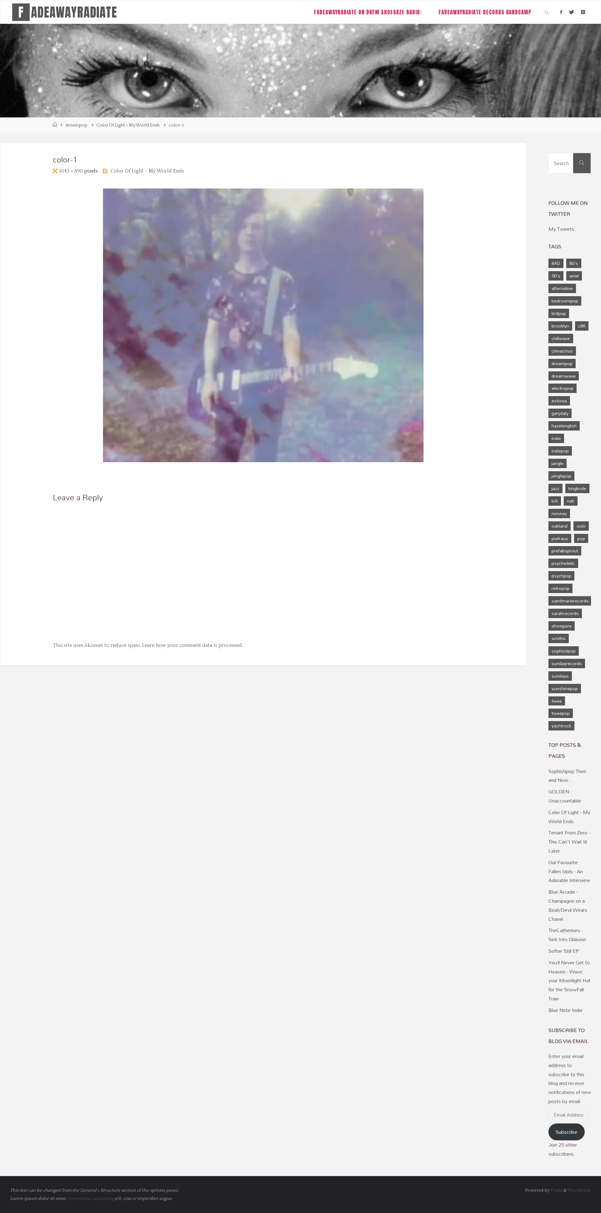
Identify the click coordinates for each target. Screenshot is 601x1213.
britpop (559, 313)
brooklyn (560, 325)
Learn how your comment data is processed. (192, 645)
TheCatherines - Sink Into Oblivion (567, 934)
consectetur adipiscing (91, 1198)
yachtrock (561, 725)
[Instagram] (583, 12)
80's (573, 263)
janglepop (561, 475)
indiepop (560, 450)
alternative (562, 288)
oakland (560, 525)
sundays (560, 675)
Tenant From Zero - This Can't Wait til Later (569, 842)
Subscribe (566, 1132)
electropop (562, 388)
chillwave (561, 338)
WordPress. (579, 1190)
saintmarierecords (570, 600)
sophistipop (564, 650)
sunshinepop (565, 688)
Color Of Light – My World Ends (147, 171)
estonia (559, 400)
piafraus (560, 538)
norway (559, 513)
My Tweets (561, 229)
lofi (555, 500)
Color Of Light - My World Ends (128, 125)
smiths (559, 638)
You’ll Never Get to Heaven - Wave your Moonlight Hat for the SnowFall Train (569, 980)
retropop (560, 588)
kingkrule (577, 488)
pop (581, 538)
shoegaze (562, 625)
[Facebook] (561, 12)
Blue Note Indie (565, 1010)
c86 (581, 325)
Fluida (555, 1190)
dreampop (76, 125)
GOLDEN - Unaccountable (564, 796)
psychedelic (563, 563)
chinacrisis (562, 350)
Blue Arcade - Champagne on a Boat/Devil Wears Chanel (567, 905)
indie (556, 438)
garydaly (560, 413)
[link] (547, 12)
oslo (581, 525)
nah (570, 500)
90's (556, 275)
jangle (557, 463)
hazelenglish (564, 425)
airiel (574, 275)
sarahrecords (565, 613)
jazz (555, 488)
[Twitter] (572, 12)
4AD (556, 263)
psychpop (561, 575)
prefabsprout (565, 550)
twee (557, 700)
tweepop (561, 713)
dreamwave (564, 375)
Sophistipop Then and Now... (567, 775)
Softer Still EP (563, 951)
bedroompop (565, 300)
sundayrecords (567, 663)
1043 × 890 (71, 171)
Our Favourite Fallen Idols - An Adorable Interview (569, 871)
